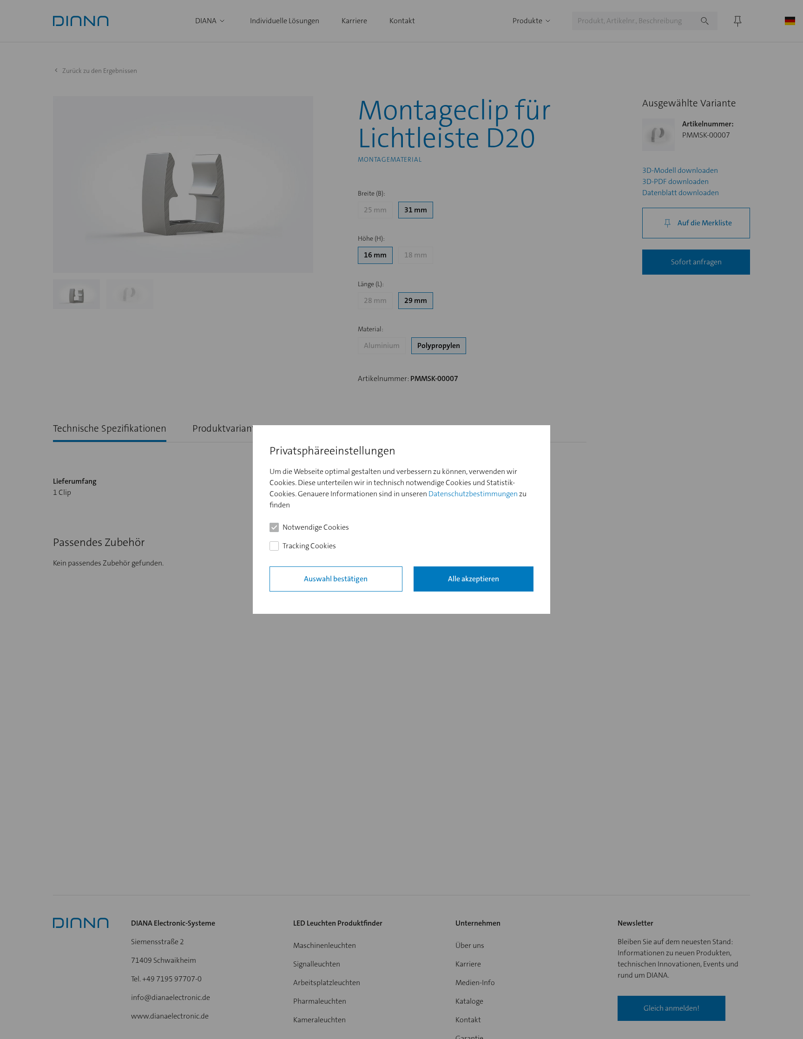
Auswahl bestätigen (336, 579)
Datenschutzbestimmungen (473, 494)
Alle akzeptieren (473, 579)
